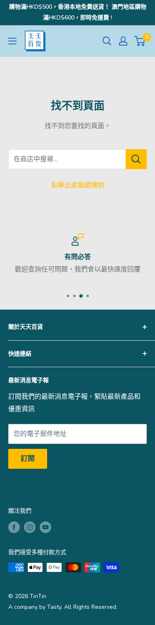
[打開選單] (12, 41)
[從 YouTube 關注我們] (45, 527)
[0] (140, 41)
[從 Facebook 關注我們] (14, 527)
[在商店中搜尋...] (136, 159)
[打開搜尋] (107, 41)
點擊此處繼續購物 (77, 185)
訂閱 (28, 458)
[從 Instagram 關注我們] (30, 527)
